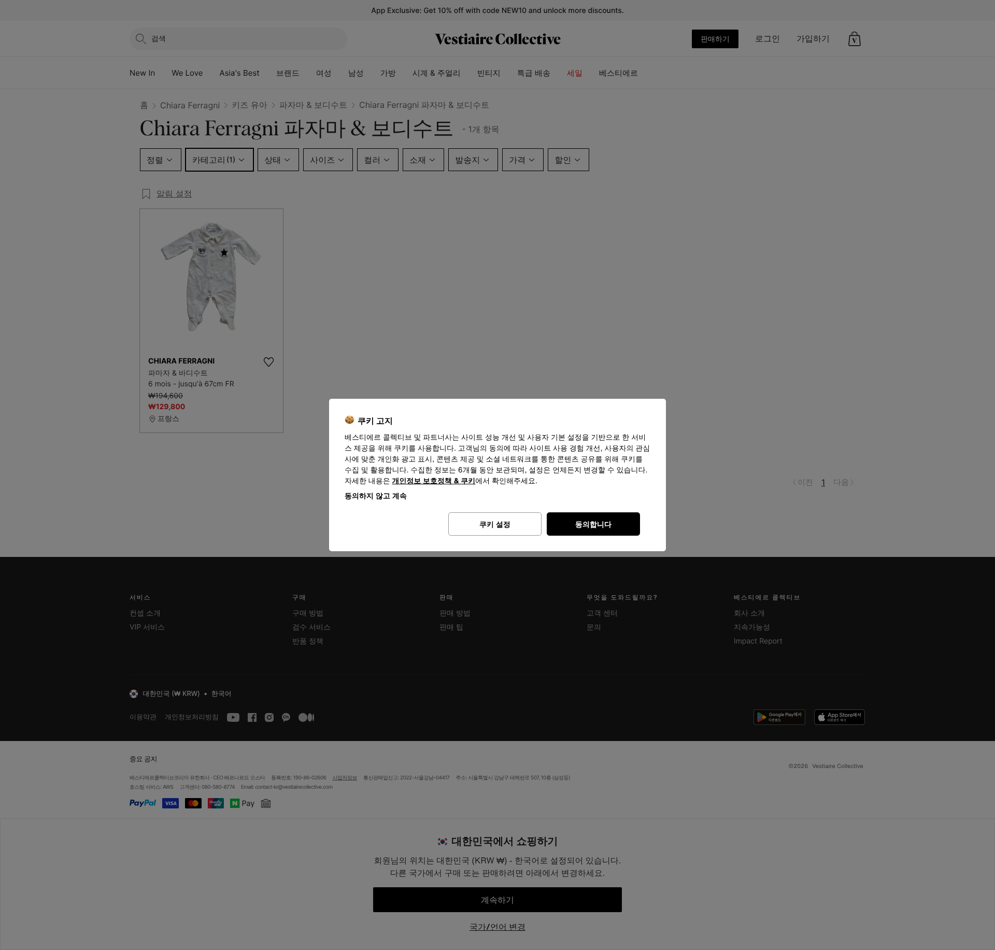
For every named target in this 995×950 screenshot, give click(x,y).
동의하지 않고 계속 (376, 495)
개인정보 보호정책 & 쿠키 (434, 481)
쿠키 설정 (494, 524)
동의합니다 (593, 524)
